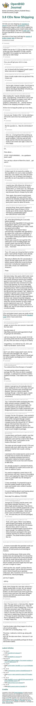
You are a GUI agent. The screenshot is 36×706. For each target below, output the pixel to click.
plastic (9, 38)
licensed (9, 701)
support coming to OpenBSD (16, 686)
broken (4, 38)
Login (16, 12)
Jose (15, 699)
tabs (13, 38)
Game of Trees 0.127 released (15, 682)
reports (28, 36)
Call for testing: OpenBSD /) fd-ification (20, 665)
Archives (10, 11)
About (17, 11)
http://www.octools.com (15, 500)
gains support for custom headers (20, 674)
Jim (21, 699)
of (31, 36)
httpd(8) (16, 700)
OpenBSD (22, 700)
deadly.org (9, 699)
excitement (21, 25)
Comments (6, 43)
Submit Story (24, 11)
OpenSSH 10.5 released (14, 653)
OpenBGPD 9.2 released (14, 656)
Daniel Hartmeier (18, 692)
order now (26, 30)
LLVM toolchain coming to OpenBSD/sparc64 (19, 670)
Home (4, 11)
